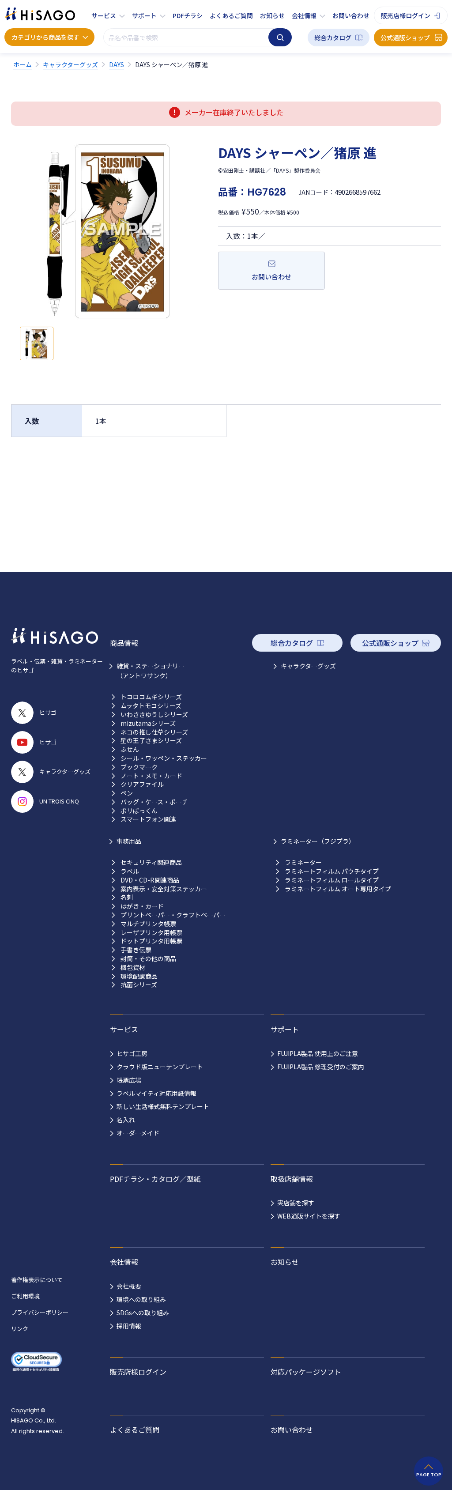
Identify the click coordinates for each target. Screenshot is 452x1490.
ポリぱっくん (139, 811)
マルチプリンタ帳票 (148, 924)
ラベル (130, 871)
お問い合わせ (350, 15)
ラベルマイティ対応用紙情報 (156, 1093)
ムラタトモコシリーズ (151, 705)
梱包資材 (133, 967)
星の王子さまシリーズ (151, 740)
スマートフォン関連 (148, 819)
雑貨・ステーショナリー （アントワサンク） (151, 670)
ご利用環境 (25, 1296)
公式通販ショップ (405, 37)
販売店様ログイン (405, 15)
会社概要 (129, 1286)
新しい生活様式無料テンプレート (163, 1106)
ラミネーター (303, 862)
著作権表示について (37, 1279)
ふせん (130, 749)
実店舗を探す (295, 1202)
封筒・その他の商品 (148, 958)
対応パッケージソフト (306, 1371)
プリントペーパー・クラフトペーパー (173, 915)
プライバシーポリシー (39, 1312)
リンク (19, 1328)
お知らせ (272, 15)
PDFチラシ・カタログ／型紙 (155, 1178)
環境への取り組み (141, 1299)
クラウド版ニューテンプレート (160, 1066)
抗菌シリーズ (139, 984)
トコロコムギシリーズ (151, 697)
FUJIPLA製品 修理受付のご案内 (320, 1066)
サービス (103, 15)
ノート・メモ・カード (151, 776)
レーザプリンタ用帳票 (151, 932)
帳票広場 (129, 1079)
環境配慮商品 (139, 976)
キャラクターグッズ (308, 665)
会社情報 (304, 15)
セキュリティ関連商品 (151, 862)
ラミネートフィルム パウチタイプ (332, 871)
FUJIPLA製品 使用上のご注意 (317, 1053)
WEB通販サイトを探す (308, 1215)
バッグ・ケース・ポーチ (154, 802)
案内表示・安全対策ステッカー (164, 889)
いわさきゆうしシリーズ (154, 714)
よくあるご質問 (231, 15)
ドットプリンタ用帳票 (151, 941)
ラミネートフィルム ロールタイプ (332, 880)
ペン (127, 793)
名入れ (126, 1119)
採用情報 (129, 1325)
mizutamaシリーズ (148, 723)
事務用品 (129, 841)
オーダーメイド (138, 1132)
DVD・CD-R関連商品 (150, 880)
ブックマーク (139, 767)
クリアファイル (142, 784)
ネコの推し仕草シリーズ (154, 732)
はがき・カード (142, 906)
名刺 (127, 897)
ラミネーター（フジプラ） (318, 841)
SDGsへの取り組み (143, 1312)
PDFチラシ (188, 15)
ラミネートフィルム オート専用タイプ (338, 889)
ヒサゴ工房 (132, 1053)
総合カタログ (332, 37)
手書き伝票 (136, 950)
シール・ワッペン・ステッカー (164, 758)
